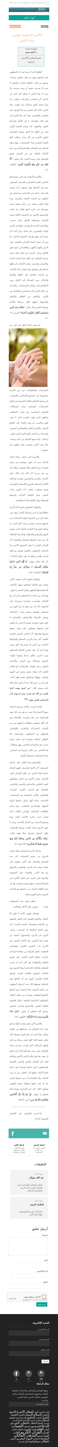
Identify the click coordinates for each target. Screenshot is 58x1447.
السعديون (35, 1426)
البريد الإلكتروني (42, 1271)
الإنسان (29, 1414)
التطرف (38, 1420)
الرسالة (45, 1235)
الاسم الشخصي (44, 1339)
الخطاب (33, 1423)
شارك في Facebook (13, 1133)
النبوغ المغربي (24, 1438)
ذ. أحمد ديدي (31, 52)
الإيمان (21, 1415)
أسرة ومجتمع (15, 26)
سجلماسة (34, 1441)
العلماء (33, 1429)
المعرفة (44, 1438)
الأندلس (45, 1415)
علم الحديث (23, 1441)
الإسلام (38, 1414)
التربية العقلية (15, 1418)
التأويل (45, 1417)
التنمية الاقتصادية (29, 1420)
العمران (27, 1429)
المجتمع (40, 1436)
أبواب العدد (29, 17)
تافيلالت (44, 1441)
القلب (16, 1432)
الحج (20, 1420)
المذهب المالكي (25, 1435)
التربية (23, 1418)
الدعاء (44, 1426)
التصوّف (45, 1420)
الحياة (40, 1423)
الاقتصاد (14, 1415)
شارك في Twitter (21, 1133)
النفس (13, 1438)
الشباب (17, 1425)
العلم (40, 1429)
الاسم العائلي (44, 1350)
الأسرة (21, 1411)
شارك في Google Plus (29, 1133)
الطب (46, 1429)
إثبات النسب (44, 1412)
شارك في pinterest (37, 1133)
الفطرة (20, 1429)
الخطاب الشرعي (19, 1422)
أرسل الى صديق (45, 1133)
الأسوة (12, 1411)
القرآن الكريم (31, 1432)
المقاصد (36, 1439)
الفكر (14, 1429)
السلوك (27, 1426)
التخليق (31, 1417)
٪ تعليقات (44, 26)
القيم (46, 1435)
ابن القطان (31, 1411)
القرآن (45, 1432)
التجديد (38, 1418)
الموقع (45, 1282)
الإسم (46, 1260)
